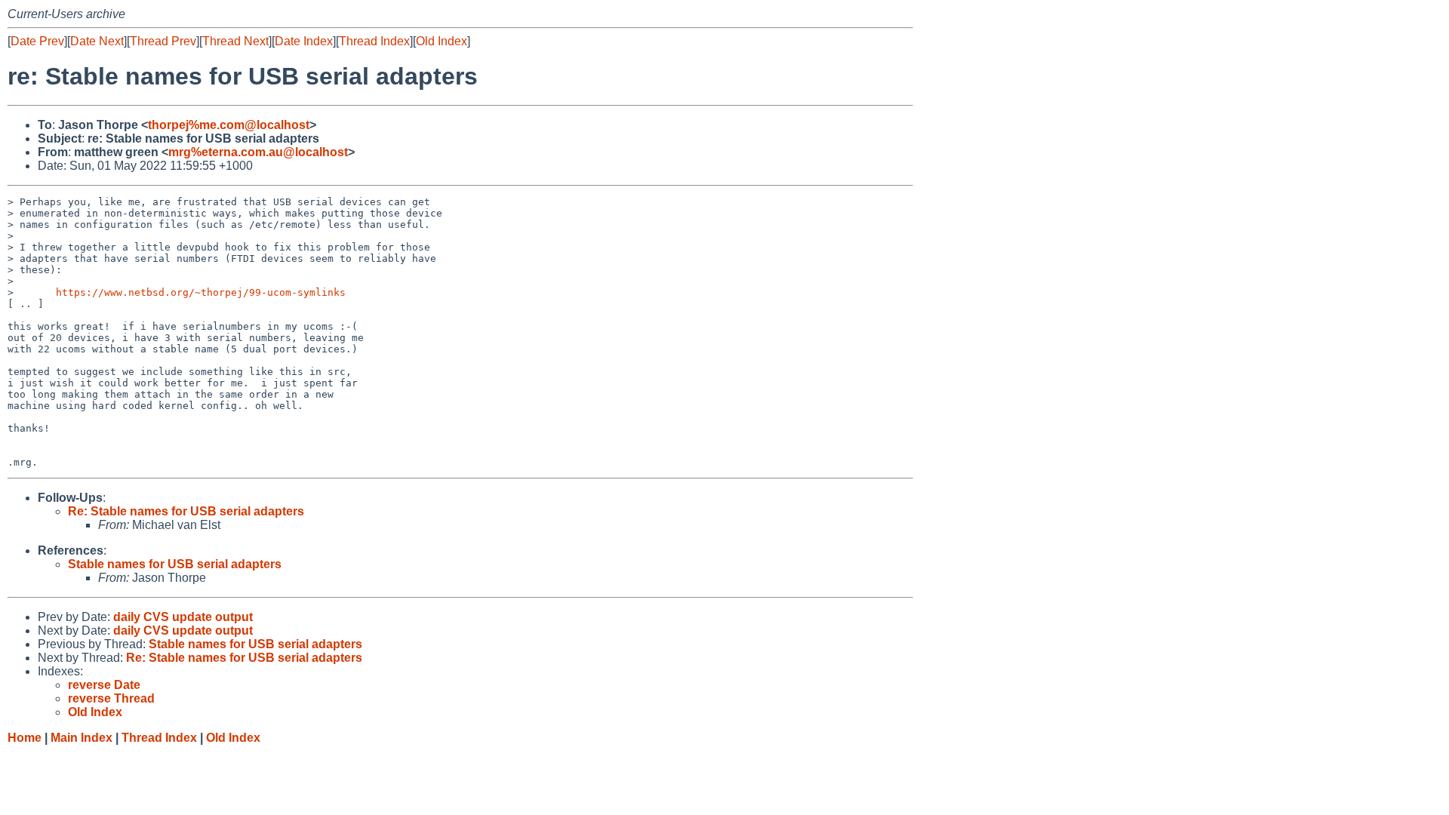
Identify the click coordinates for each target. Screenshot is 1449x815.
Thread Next (235, 41)
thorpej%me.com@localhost (228, 124)
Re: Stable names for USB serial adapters (186, 511)
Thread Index (374, 41)
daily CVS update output (183, 616)
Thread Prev (163, 41)
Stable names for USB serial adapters (174, 564)
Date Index (304, 41)
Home (25, 737)
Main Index (81, 737)
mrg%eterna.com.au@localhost (258, 152)
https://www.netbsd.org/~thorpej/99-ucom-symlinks (201, 292)
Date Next (97, 41)
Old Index (441, 41)
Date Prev (37, 41)
